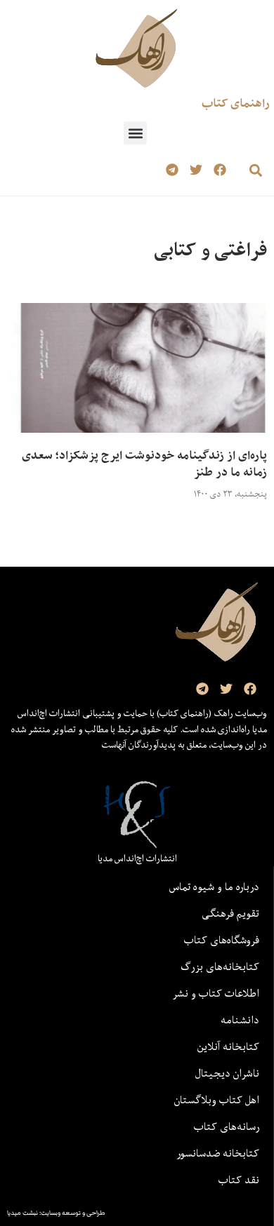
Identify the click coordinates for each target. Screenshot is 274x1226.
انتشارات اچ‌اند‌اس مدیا (137, 858)
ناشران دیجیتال (227, 1073)
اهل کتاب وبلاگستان (216, 1100)
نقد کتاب (238, 1180)
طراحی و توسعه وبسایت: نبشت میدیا (56, 1213)
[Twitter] (195, 170)
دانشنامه (240, 1020)
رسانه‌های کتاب (226, 1126)
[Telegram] (172, 170)
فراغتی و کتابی (210, 249)
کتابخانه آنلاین (228, 1046)
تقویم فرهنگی (230, 913)
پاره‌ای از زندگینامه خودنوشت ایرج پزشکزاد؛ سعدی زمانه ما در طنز (144, 463)
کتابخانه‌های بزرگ (220, 966)
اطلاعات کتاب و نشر (215, 993)
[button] (135, 132)
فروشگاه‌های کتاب (221, 940)
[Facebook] (219, 170)
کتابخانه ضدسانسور (217, 1153)
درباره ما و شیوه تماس (214, 886)
